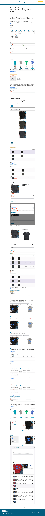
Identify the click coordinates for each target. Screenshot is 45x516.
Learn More (40, 1)
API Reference (23, 510)
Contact (39, 510)
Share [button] (11, 15)
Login (36, 1)
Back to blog (23, 507)
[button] (2, 2)
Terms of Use (34, 510)
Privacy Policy (29, 510)
